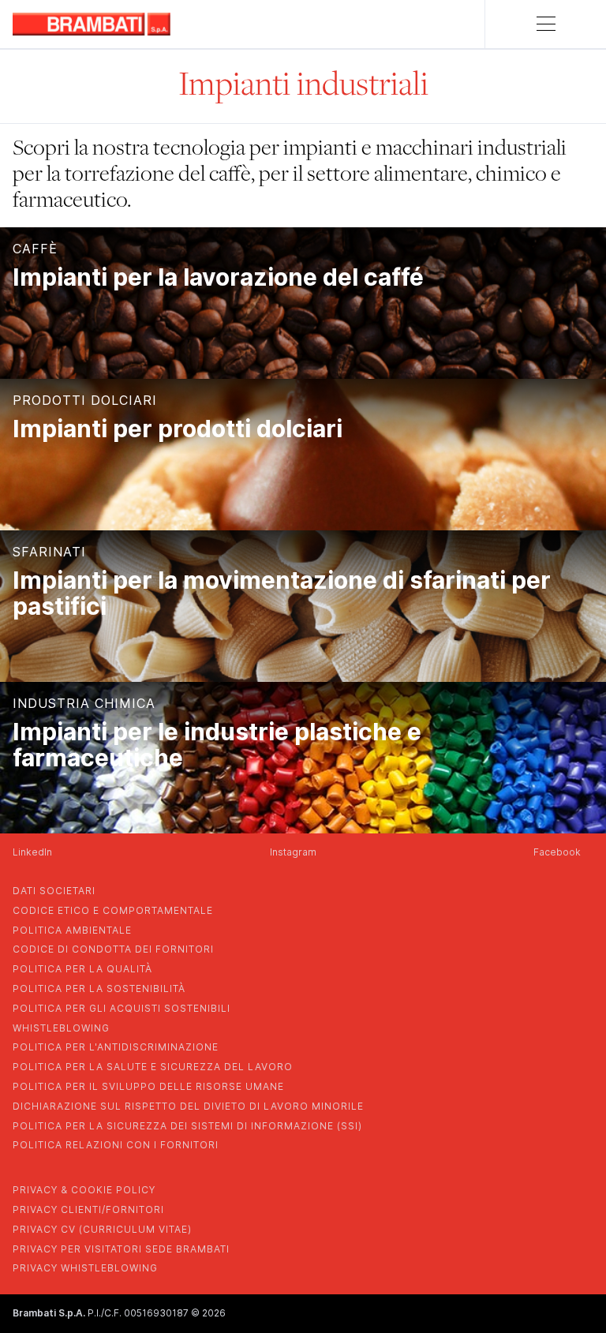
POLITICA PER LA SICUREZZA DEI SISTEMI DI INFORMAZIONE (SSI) (187, 1126)
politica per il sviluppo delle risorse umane (148, 1086)
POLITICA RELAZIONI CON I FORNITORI (116, 1145)
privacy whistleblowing (85, 1268)
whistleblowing (61, 1028)
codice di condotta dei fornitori (113, 949)
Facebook (557, 852)
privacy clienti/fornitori (88, 1209)
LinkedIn (32, 852)
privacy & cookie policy (84, 1190)
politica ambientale (72, 930)
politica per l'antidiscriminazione (116, 1047)
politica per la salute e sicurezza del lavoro (153, 1067)
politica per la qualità (82, 969)
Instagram (293, 852)
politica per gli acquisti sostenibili (121, 1008)
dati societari (54, 891)
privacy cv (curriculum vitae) (102, 1229)
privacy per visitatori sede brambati (121, 1249)
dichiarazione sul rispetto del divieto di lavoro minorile (188, 1106)
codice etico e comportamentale (113, 910)
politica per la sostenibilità (99, 988)
